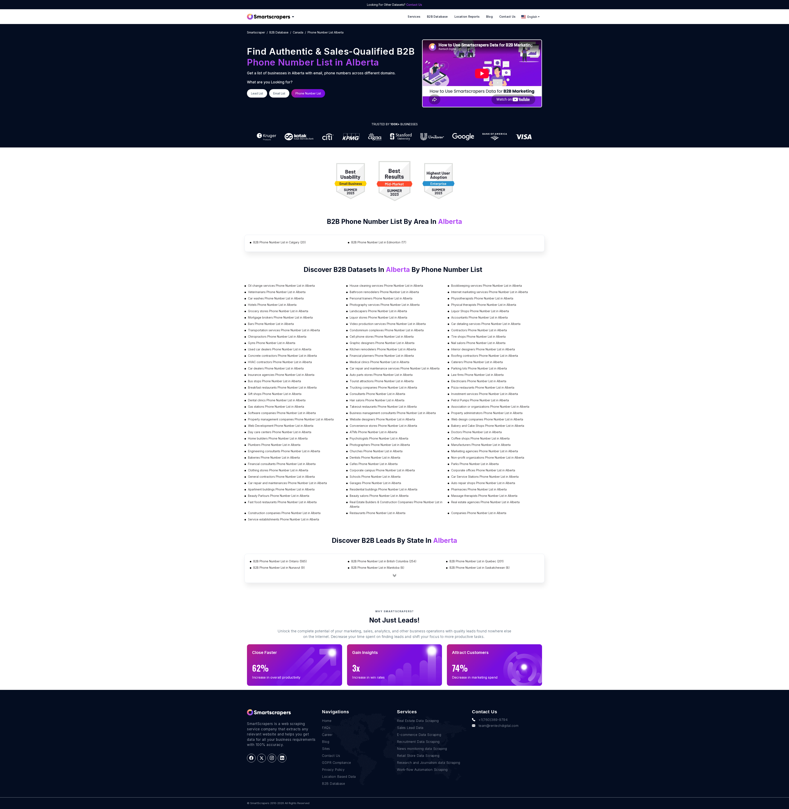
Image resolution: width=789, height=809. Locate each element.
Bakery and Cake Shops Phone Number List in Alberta (487, 425)
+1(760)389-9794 (493, 720)
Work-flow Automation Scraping (422, 770)
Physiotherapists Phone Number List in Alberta (482, 298)
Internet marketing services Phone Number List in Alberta (489, 292)
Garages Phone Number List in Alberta (375, 483)
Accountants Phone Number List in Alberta (479, 317)
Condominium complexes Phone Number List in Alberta (387, 330)
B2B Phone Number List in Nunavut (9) (279, 567)
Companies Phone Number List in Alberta (478, 513)
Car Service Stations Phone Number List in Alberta (485, 476)
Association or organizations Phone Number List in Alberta (490, 406)
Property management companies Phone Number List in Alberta (291, 419)
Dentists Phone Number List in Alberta (375, 457)
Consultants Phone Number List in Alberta (377, 394)
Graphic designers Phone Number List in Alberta (382, 343)
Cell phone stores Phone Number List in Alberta (382, 336)
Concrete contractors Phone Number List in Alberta (282, 355)
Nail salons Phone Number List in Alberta (478, 343)
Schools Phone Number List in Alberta (375, 476)
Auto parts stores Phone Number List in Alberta (381, 374)
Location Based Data (339, 776)
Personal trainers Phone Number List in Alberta (381, 298)
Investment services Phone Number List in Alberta (484, 394)
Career (327, 735)
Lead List (257, 93)
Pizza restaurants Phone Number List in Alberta (482, 387)
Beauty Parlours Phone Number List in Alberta (278, 495)
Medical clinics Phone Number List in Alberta (379, 362)
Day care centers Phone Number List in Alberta (279, 432)
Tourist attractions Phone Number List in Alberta (382, 381)
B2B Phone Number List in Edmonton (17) (378, 242)
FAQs (326, 728)
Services (414, 16)
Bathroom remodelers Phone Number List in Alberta (384, 292)
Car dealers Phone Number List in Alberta (276, 368)
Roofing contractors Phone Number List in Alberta (484, 355)
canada (298, 32)
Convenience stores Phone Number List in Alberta (383, 425)
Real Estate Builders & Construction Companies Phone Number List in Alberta (396, 504)
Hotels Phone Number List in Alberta (272, 304)
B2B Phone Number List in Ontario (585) (280, 561)
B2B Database (437, 16)
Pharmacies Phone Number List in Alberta (479, 489)
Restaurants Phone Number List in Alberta (377, 513)
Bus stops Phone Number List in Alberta (274, 381)
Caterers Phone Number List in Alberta (477, 362)
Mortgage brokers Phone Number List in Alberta (280, 317)
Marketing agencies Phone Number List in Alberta (484, 451)
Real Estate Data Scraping (418, 721)
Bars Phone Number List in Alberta (271, 324)
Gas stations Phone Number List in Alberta (276, 406)
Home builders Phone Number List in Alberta (278, 438)
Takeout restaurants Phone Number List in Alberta (383, 406)
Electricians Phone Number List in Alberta (478, 381)
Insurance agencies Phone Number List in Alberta (281, 374)
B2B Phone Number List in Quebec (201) (477, 561)
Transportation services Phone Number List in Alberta (284, 330)
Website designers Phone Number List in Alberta (382, 419)
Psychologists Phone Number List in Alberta (379, 438)
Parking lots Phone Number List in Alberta (479, 368)
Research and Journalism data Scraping (428, 763)
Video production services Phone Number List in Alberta (388, 324)
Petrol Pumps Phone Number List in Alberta (480, 400)
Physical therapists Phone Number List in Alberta (483, 304)
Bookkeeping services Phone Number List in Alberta (486, 285)
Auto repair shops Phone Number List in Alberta (483, 483)
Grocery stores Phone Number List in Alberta (278, 311)
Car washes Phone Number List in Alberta (276, 298)
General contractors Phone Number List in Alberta (281, 476)
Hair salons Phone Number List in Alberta (377, 400)
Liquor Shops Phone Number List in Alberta (480, 311)
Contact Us (414, 4)
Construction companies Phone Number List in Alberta (284, 513)
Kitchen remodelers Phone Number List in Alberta (383, 349)
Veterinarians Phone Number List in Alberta (277, 292)
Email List (279, 93)
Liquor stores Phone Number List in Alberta (378, 317)
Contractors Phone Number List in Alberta (479, 330)
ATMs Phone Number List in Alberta (373, 432)
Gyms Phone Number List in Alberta (271, 343)
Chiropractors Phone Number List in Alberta (277, 336)
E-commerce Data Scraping (419, 735)
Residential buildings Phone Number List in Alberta (383, 489)
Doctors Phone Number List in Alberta (476, 432)
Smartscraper (256, 32)
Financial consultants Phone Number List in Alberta (282, 464)
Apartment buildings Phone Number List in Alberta (281, 489)
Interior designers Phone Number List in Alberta (483, 349)
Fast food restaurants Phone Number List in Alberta (282, 502)
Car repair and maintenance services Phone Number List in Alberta (394, 368)
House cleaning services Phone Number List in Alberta (386, 285)
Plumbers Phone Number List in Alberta (274, 445)
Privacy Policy (333, 770)
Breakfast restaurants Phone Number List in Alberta (282, 387)
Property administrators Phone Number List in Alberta (487, 413)
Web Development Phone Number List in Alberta (280, 425)
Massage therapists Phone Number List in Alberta (484, 495)
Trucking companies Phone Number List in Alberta (383, 387)
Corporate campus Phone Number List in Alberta (382, 470)
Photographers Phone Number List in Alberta (380, 445)
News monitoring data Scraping (422, 749)
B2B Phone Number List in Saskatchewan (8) (480, 567)
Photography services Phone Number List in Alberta (385, 304)
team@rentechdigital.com (499, 726)
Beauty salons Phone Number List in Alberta (379, 495)
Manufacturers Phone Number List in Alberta (481, 445)
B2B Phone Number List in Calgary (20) (279, 242)
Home (326, 721)
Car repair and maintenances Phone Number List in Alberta (287, 483)
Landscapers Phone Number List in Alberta (378, 311)
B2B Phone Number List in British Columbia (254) (383, 561)
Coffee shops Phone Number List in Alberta (480, 438)
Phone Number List (308, 93)
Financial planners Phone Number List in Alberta (382, 355)
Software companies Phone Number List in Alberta (282, 413)
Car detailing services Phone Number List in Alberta (485, 324)
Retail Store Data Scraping (418, 756)
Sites (326, 749)
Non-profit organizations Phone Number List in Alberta (487, 457)
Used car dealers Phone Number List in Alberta (279, 349)
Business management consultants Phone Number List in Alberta (393, 413)
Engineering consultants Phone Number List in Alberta (284, 451)
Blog (489, 16)
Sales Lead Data (410, 728)
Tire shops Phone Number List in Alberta (478, 336)
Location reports (467, 16)
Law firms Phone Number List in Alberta (477, 374)
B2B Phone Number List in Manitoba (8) (377, 567)
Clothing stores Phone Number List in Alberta (278, 470)
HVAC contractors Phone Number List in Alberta (280, 362)
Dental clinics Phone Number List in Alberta (277, 400)
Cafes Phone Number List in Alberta (374, 464)
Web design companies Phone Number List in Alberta (487, 419)
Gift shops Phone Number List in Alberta (274, 394)
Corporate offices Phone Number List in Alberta (483, 470)
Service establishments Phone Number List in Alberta (283, 519)
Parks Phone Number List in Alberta (475, 464)
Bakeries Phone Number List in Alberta (274, 457)
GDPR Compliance (336, 763)
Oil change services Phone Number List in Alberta (281, 285)
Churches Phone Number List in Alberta (376, 451)
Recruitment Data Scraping (418, 742)
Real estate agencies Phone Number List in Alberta (485, 502)
